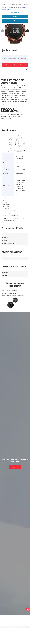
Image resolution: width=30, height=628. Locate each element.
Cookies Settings (15, 12)
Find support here (15, 467)
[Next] (27, 30)
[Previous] (2, 30)
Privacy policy (8, 9)
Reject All (15, 16)
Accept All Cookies (15, 20)
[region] (15, 12)
